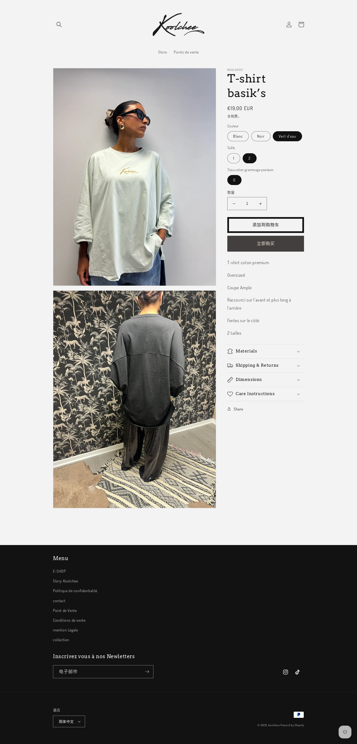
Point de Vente (65, 610)
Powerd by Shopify (292, 725)
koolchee (274, 725)
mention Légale (65, 630)
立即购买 (266, 243)
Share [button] (238, 409)
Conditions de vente (69, 620)
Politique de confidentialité (75, 590)
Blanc (238, 136)
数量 (231, 192)
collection (61, 639)
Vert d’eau (287, 136)
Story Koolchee (65, 580)
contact (59, 600)
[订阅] (147, 671)
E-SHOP (59, 571)
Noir (261, 136)
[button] (59, 24)
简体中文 (66, 721)
